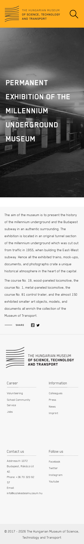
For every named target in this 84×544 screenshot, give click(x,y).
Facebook (54, 461)
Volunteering (15, 393)
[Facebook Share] (33, 325)
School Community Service (18, 402)
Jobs (10, 411)
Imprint (53, 413)
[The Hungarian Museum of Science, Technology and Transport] (39, 357)
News (52, 406)
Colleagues (56, 393)
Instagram (56, 474)
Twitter (53, 468)
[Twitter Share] (38, 325)
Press (52, 399)
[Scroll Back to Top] (77, 537)
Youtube (54, 481)
